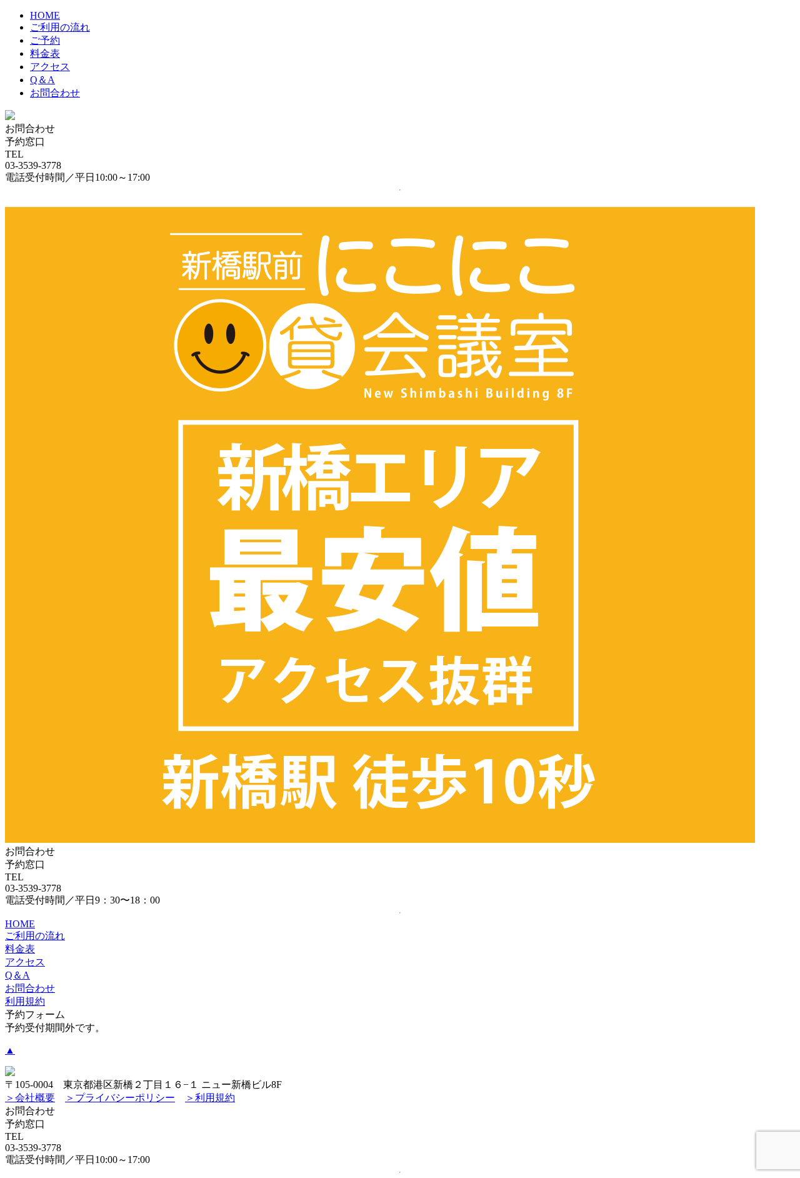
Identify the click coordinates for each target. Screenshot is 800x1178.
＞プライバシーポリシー (120, 1097)
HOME (45, 15)
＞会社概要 (30, 1097)
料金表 (45, 53)
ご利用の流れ (60, 27)
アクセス (50, 66)
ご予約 (45, 40)
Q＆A (42, 79)
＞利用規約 (210, 1097)
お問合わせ (55, 93)
